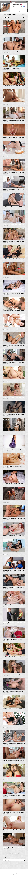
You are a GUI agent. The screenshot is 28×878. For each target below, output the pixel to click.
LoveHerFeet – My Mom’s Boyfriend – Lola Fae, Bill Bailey (15, 397)
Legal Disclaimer (12, 873)
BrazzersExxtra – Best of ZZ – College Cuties (12, 68)
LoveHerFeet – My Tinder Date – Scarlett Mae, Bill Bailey (15, 587)
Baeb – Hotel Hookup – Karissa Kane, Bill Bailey (13, 483)
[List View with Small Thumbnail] (22, 17)
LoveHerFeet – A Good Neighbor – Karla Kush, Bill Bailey (15, 604)
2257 (18, 873)
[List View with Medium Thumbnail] (23, 17)
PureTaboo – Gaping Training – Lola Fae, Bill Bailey (13, 431)
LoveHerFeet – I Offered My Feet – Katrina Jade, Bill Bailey (15, 258)
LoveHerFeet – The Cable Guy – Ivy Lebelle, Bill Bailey (14, 362)
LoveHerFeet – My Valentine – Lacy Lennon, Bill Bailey (14, 535)
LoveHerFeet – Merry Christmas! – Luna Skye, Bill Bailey (15, 656)
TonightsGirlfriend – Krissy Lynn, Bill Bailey (12, 501)
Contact (5, 873)
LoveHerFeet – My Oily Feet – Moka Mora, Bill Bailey (14, 103)
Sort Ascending (10, 17)
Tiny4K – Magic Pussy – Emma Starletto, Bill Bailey (14, 829)
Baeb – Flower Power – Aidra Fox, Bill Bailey (12, 466)
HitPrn (14, 876)
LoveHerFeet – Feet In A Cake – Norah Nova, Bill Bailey (14, 154)
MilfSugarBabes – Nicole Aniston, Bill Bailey (12, 276)
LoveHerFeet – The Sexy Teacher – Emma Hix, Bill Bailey (15, 708)
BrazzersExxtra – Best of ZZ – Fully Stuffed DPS (13, 51)
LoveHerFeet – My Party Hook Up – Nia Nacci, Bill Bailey (15, 518)
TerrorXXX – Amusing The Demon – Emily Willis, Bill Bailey (15, 414)
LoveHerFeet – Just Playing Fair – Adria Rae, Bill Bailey (14, 743)
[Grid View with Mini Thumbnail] (20, 17)
